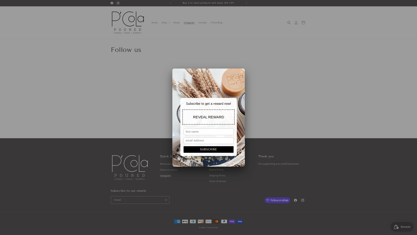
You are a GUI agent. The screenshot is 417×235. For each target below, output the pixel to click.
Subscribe (208, 149)
